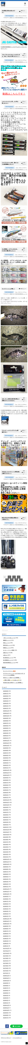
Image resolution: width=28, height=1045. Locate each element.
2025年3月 (5, 733)
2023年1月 (5, 797)
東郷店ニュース (7, 640)
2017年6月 (5, 963)
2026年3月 (5, 703)
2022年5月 (5, 817)
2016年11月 (6, 978)
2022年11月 (6, 802)
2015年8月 (5, 1015)
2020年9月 (5, 866)
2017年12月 (6, 948)
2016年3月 (5, 998)
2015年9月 (5, 1012)
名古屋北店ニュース (8, 657)
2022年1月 (5, 827)
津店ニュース (6, 642)
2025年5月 (5, 728)
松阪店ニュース (7, 647)
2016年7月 (5, 988)
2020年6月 (5, 874)
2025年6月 (5, 725)
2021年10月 (6, 834)
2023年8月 (5, 780)
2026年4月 (5, 701)
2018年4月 (5, 938)
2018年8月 (5, 928)
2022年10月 (6, 804)
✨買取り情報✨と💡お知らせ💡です (12, 680)
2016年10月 (6, 980)
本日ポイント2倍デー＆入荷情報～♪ (12, 677)
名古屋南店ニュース (8, 660)
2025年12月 (6, 710)
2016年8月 (5, 985)
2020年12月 (6, 859)
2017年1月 (5, 973)
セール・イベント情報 (8, 650)
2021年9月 (5, 837)
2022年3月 (5, 822)
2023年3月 (5, 792)
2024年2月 (5, 765)
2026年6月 (5, 696)
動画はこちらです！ (14, 93)
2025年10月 (6, 715)
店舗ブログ (12, 17)
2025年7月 (5, 723)
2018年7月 (5, 931)
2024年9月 (5, 748)
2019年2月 (5, 913)
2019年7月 (5, 901)
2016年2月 (5, 1000)
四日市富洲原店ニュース (21, 17)
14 (7, 580)
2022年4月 (5, 819)
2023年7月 (5, 782)
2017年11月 (6, 950)
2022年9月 (5, 807)
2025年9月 (5, 718)
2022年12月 (6, 800)
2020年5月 (5, 876)
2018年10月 (6, 923)
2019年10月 (6, 894)
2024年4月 (5, 760)
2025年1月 (5, 738)
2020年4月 (5, 879)
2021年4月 (5, 849)
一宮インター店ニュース (9, 637)
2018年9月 (5, 926)
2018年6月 (5, 933)
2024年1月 (5, 767)
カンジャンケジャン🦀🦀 (9, 671)
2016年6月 (5, 990)
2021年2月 (5, 854)
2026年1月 (5, 708)
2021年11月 (6, 832)
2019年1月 (5, 916)
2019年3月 (5, 911)
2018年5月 (5, 936)
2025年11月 (6, 713)
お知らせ (5, 655)
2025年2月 (5, 735)
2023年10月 (6, 775)
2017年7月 (5, 960)
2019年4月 (5, 908)
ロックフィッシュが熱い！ (8, 288)
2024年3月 (5, 762)
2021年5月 (5, 847)
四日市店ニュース (7, 645)
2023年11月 (6, 772)
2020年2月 (5, 884)
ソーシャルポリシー (17, 1037)
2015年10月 (6, 1010)
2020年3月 (5, 881)
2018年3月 (5, 941)
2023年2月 (5, 795)
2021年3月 (5, 852)
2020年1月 (5, 886)
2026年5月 (5, 698)
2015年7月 (5, 1017)
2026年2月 (5, 705)
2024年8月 (5, 750)
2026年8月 (5, 691)
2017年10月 (6, 953)
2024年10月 (6, 745)
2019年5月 (5, 906)
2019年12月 (6, 889)
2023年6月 (5, 785)
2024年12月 (6, 740)
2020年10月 (6, 864)
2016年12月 (6, 975)
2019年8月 (5, 899)
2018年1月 (5, 946)
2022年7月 (5, 812)
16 (16, 580)
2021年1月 (5, 856)
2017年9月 (5, 955)
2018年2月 (5, 943)
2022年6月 (5, 814)
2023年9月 (5, 777)
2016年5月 (5, 993)
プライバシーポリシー (6, 1037)
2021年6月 (5, 844)
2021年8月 (5, 839)
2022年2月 (5, 824)
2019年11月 (6, 891)
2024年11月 (6, 743)
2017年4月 (5, 968)
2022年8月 (5, 809)
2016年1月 (5, 1002)
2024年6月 (5, 755)
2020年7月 (5, 871)
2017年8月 (5, 958)
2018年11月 (6, 921)
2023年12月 (6, 770)
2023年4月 (5, 790)
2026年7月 (5, 693)
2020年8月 (5, 869)
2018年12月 (6, 918)
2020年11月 (6, 861)
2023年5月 (5, 787)
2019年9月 (5, 896)
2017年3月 (5, 970)
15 (11, 580)
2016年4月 (5, 995)
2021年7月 (5, 842)
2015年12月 (6, 1005)
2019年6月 (5, 903)
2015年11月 (6, 1007)
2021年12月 (6, 829)
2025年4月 (5, 730)
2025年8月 (5, 720)
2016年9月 (5, 983)
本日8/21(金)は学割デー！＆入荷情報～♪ (13, 682)
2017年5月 (5, 965)
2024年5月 (5, 757)
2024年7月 (5, 753)
